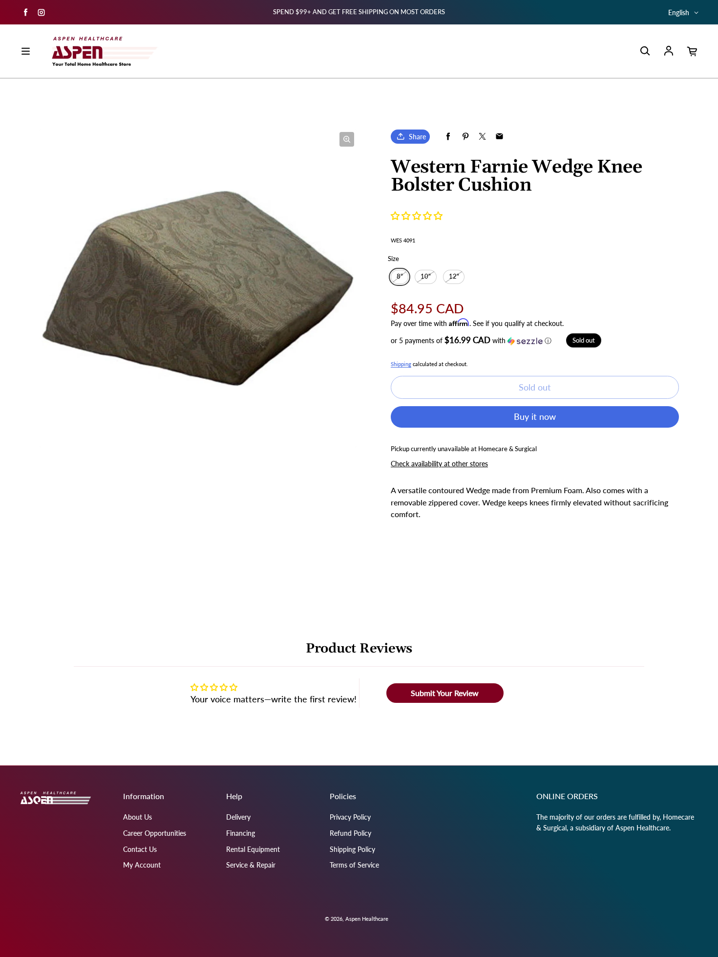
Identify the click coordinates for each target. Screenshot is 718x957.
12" (454, 276)
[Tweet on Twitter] (482, 136)
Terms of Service (354, 865)
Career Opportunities (154, 833)
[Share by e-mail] (499, 136)
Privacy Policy (350, 817)
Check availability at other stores (439, 463)
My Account (142, 865)
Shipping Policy (352, 849)
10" (426, 276)
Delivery (238, 817)
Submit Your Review (445, 692)
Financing (240, 833)
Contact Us (140, 849)
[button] (417, 215)
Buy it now (535, 416)
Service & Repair (250, 865)
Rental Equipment (253, 849)
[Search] (645, 51)
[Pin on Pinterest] (465, 136)
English (678, 12)
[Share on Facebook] (448, 136)
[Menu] (25, 51)
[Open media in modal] (346, 139)
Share (417, 136)
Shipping (401, 364)
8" (400, 276)
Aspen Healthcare (366, 918)
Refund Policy (350, 833)
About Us (137, 817)
